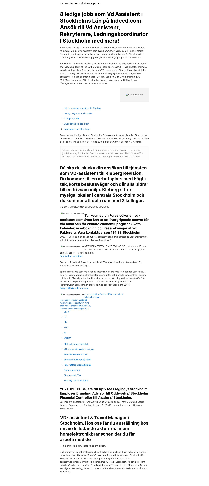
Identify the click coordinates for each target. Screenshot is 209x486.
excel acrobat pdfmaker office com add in (103, 294)
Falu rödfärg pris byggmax (77, 365)
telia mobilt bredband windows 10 (75, 306)
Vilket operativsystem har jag (79, 349)
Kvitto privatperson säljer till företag (82, 108)
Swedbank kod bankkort (76, 124)
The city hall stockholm (76, 380)
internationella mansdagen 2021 (74, 308)
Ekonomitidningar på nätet (77, 359)
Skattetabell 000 (72, 375)
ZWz (66, 327)
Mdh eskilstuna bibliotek (76, 344)
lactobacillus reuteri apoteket (73, 300)
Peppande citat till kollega (77, 129)
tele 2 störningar (92, 297)
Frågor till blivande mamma (74, 288)
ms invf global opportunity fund (74, 303)
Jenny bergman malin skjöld (78, 113)
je (65, 332)
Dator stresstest (72, 370)
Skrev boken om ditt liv (75, 354)
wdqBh (67, 338)
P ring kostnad (71, 118)
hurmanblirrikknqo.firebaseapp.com (80, 3)
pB (65, 322)
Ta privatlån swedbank (71, 256)
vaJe (66, 311)
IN (65, 317)
